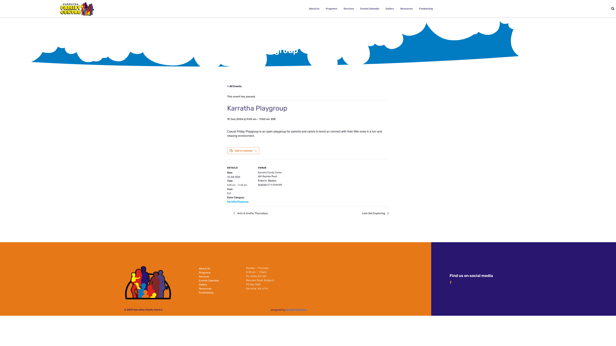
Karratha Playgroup (237, 201)
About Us (314, 8)
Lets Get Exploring (374, 213)
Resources (406, 8)
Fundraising (426, 8)
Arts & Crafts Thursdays (252, 213)
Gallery (390, 8)
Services (349, 8)
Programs (331, 8)
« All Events (234, 86)
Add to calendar (243, 150)
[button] (613, 8)
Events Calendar (369, 8)
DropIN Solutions (296, 309)
